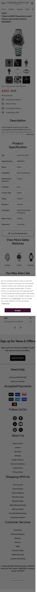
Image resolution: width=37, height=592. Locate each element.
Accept (17, 310)
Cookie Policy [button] (16, 298)
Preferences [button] (5, 303)
